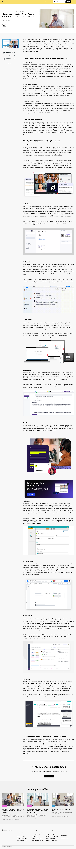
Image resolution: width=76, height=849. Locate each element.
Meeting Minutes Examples (37, 832)
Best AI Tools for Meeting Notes (23, 832)
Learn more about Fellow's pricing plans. (51, 169)
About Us (63, 832)
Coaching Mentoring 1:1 (51, 834)
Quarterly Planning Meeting (52, 836)
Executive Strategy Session (51, 840)
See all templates (64, 838)
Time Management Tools (22, 838)
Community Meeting (50, 838)
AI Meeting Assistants (21, 836)
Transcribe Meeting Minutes (37, 840)
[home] (6, 2)
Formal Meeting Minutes (51, 832)
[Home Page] (7, 830)
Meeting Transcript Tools (22, 840)
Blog (46, 1)
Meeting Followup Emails (37, 834)
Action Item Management (37, 838)
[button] (19, 1)
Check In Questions (35, 836)
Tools (23, 11)
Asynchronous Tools (21, 834)
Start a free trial (49, 776)
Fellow (27, 144)
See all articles (64, 835)
